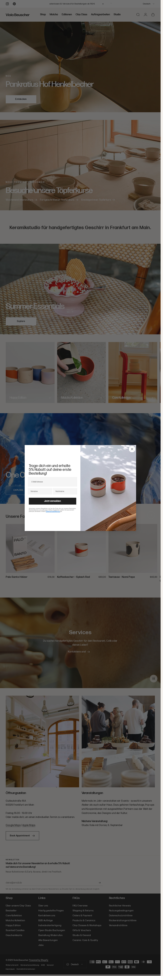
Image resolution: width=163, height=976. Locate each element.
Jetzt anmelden (52, 501)
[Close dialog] (132, 449)
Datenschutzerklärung (53, 511)
